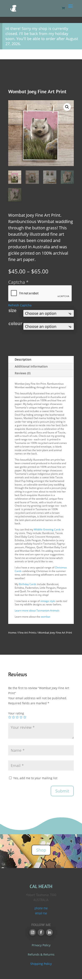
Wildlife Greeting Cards (47, 529)
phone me (41, 908)
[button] (67, 107)
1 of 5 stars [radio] (9, 717)
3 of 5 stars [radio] (17, 717)
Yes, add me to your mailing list (34, 778)
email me (41, 913)
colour (15, 323)
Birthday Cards (27, 584)
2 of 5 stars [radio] (13, 717)
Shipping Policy (41, 964)
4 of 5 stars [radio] (21, 717)
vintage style (47, 601)
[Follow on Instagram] (32, 932)
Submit (62, 791)
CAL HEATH (41, 886)
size (12, 310)
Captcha (18, 282)
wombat (45, 616)
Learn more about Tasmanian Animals (37, 610)
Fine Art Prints (27, 632)
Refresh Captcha (20, 305)
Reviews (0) (22, 373)
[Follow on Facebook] (41, 932)
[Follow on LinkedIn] (49, 932)
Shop (41, 850)
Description (23, 359)
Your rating (16, 713)
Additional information (31, 366)
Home (12, 632)
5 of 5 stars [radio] (24, 717)
